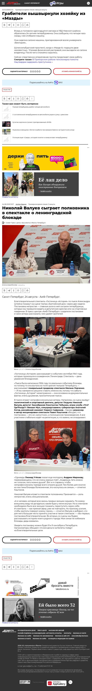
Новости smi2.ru (10, 197)
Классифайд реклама (80, 636)
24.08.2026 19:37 (8, 204)
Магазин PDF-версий (56, 630)
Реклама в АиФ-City (62, 636)
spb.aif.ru (21, 285)
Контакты (67, 633)
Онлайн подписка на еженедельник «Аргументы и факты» (40, 633)
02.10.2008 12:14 (7, 10)
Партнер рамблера (38, 682)
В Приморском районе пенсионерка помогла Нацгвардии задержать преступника (46, 60)
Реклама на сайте (24, 636)
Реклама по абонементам (43, 636)
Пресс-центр (42, 630)
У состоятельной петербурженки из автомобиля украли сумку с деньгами (40, 114)
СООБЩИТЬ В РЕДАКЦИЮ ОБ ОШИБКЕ (61, 638)
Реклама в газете (79, 633)
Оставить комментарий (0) (72, 71)
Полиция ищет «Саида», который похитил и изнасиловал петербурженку (39, 137)
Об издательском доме (27, 630)
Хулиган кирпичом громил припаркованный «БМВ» (31, 122)
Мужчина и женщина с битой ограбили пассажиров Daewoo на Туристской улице (43, 130)
